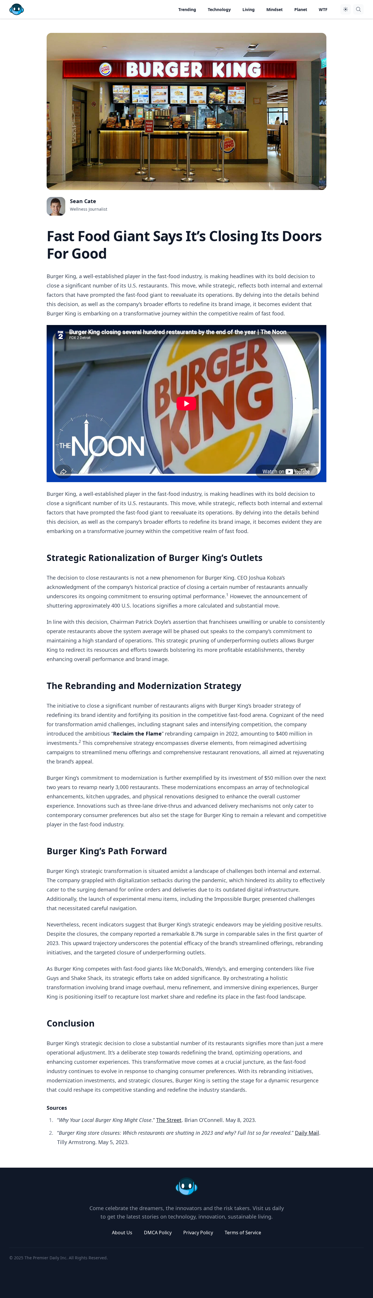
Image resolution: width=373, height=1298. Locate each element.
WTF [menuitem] (323, 9)
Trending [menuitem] (187, 9)
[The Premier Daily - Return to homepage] (186, 1186)
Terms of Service (243, 1232)
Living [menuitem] (248, 9)
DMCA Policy (158, 1232)
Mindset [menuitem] (274, 9)
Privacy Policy (198, 1232)
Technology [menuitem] (219, 9)
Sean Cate (83, 201)
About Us (122, 1232)
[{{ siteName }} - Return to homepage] (16, 9)
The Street (169, 1119)
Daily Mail (307, 1132)
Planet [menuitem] (300, 9)
